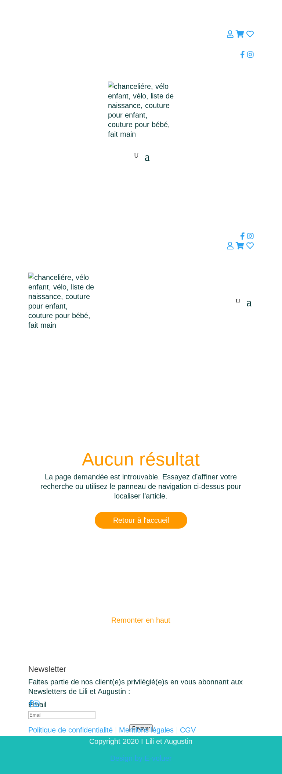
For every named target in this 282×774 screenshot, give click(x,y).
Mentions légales (146, 730)
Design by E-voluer (141, 758)
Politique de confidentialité (70, 730)
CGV (188, 730)
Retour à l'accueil (141, 520)
